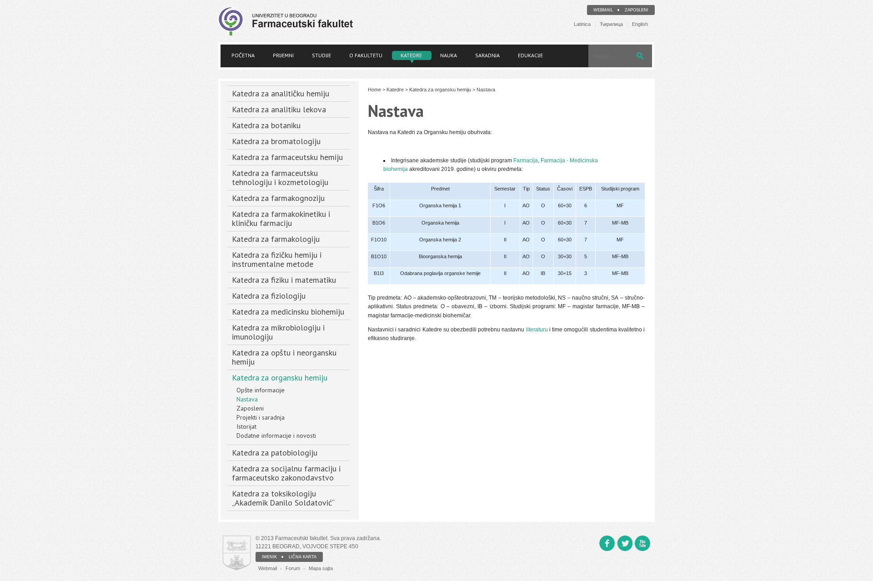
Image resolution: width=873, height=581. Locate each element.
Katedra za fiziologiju (269, 295)
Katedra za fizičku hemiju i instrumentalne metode (276, 259)
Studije (321, 55)
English (640, 24)
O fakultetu (365, 55)
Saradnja (487, 55)
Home (374, 89)
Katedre (411, 55)
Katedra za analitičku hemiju (280, 93)
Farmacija (525, 160)
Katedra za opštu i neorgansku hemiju (284, 357)
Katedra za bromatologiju (276, 141)
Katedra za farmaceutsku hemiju (287, 157)
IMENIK (269, 557)
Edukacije (530, 55)
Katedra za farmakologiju (276, 239)
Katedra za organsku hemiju (279, 377)
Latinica (582, 24)
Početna (243, 55)
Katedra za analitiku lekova (279, 109)
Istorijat (246, 426)
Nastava (247, 399)
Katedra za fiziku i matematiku (284, 280)
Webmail (603, 10)
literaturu (537, 329)
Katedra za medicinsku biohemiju (288, 311)
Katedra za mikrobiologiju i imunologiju (278, 332)
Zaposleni (636, 10)
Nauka (448, 55)
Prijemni (283, 55)
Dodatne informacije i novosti (276, 435)
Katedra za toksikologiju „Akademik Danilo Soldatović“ (283, 498)
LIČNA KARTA (302, 557)
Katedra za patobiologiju (274, 452)
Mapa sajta (321, 568)
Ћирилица (611, 24)
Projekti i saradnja (260, 417)
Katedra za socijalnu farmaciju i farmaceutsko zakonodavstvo (286, 473)
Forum (293, 568)
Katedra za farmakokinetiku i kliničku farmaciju (281, 218)
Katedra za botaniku (266, 125)
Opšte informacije (260, 390)
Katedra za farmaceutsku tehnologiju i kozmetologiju (280, 177)
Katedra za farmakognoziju (278, 198)
